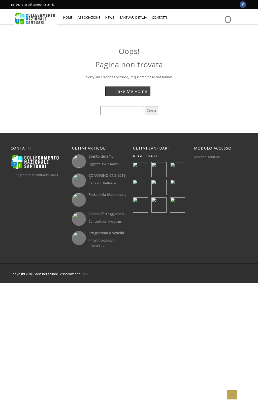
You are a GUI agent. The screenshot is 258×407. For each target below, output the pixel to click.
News (109, 17)
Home (68, 17)
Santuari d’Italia (133, 17)
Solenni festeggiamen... (107, 213)
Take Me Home (130, 91)
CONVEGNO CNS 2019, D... (107, 177)
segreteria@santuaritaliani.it (35, 4)
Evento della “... (100, 156)
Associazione (89, 17)
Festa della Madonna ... (107, 194)
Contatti (159, 17)
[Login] (227, 15)
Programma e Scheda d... (106, 234)
